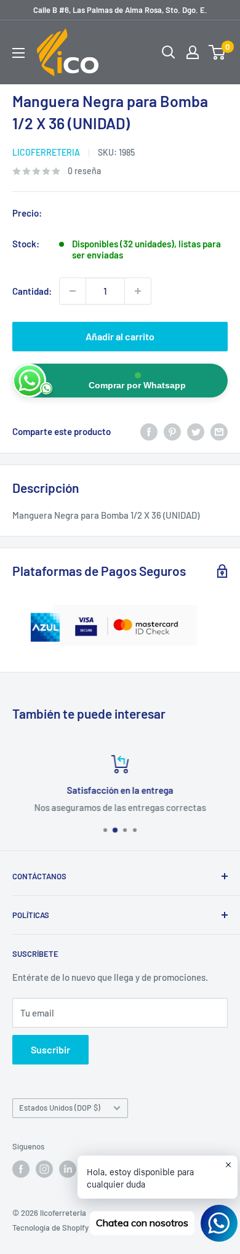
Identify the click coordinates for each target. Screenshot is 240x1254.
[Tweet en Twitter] (195, 431)
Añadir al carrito (120, 336)
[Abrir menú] (18, 53)
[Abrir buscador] (168, 52)
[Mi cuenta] (192, 52)
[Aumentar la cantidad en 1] (138, 291)
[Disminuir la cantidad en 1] (73, 291)
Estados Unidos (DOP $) (59, 1107)
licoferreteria (46, 152)
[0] (217, 52)
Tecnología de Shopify (50, 1227)
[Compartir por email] (219, 431)
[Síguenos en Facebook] (21, 1169)
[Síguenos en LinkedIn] (67, 1169)
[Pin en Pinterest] (172, 431)
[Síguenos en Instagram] (44, 1169)
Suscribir (50, 1049)
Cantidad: (32, 291)
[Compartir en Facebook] (149, 431)
